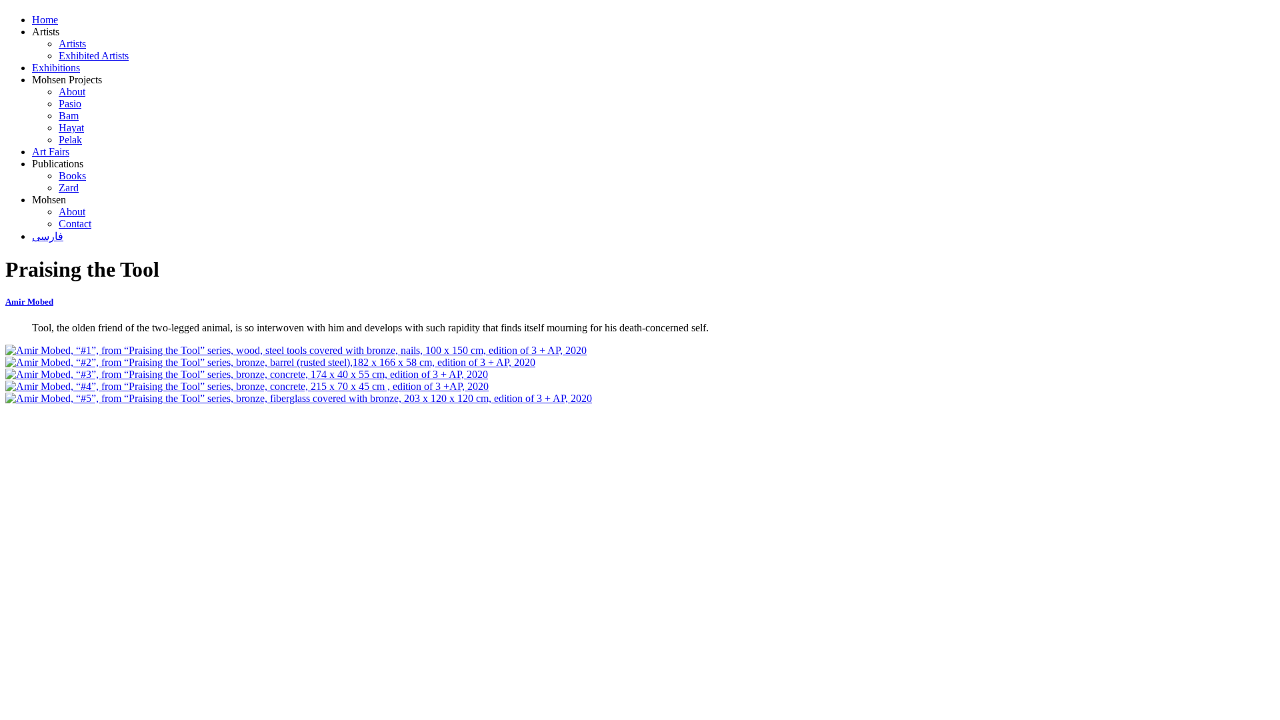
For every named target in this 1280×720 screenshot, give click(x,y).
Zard (69, 187)
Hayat (71, 127)
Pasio (70, 103)
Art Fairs (50, 151)
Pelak (70, 139)
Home (45, 19)
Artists (72, 43)
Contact (75, 223)
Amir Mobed (29, 302)
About (72, 91)
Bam (69, 115)
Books (72, 175)
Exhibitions (56, 67)
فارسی (47, 236)
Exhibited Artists (94, 55)
